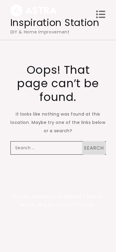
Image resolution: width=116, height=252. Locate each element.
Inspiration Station (54, 22)
